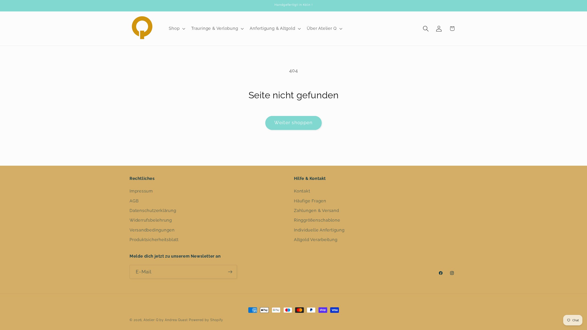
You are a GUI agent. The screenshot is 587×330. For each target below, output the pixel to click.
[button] (176, 28)
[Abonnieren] (230, 272)
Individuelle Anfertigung (319, 230)
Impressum (141, 191)
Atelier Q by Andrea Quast (166, 320)
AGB (134, 200)
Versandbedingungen (152, 230)
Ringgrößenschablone (317, 220)
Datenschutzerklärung (153, 210)
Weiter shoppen (293, 122)
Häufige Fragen (310, 200)
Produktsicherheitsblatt (154, 239)
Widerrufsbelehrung (151, 220)
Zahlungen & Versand (316, 210)
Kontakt (302, 191)
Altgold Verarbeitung (316, 239)
